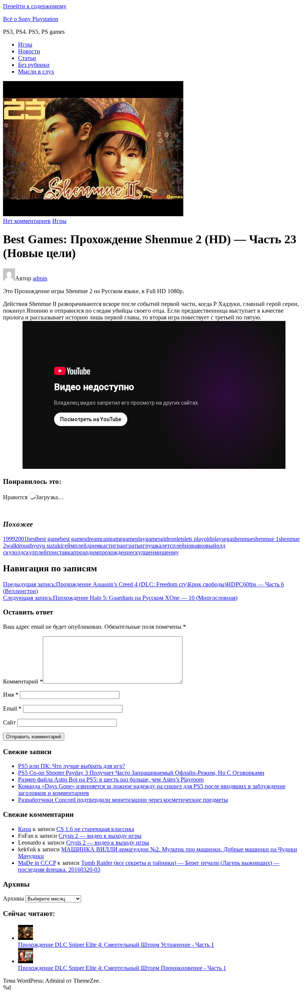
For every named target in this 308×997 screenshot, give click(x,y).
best (31, 539)
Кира (24, 829)
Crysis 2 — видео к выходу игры (100, 836)
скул (138, 552)
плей (41, 552)
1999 (9, 539)
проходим (85, 552)
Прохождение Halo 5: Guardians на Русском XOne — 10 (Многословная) (120, 598)
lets (180, 539)
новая (192, 545)
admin (40, 278)
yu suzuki (50, 545)
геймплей (74, 545)
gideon (168, 539)
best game (48, 539)
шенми (153, 552)
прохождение (115, 552)
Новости (29, 51)
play (216, 539)
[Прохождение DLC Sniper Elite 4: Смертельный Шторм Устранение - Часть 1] (25, 938)
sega (227, 539)
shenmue (242, 539)
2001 (21, 539)
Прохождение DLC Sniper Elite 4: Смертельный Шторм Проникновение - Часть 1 (122, 968)
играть (130, 545)
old (207, 539)
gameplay (133, 539)
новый (207, 545)
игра (116, 545)
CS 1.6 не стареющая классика (95, 829)
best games (73, 539)
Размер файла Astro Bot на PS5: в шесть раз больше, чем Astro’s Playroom (111, 779)
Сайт (9, 722)
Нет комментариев (27, 221)
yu (36, 545)
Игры (25, 44)
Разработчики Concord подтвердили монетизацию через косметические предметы (123, 800)
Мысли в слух (36, 71)
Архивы (13, 898)
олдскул (24, 552)
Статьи (27, 58)
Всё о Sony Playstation (30, 19)
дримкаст (99, 545)
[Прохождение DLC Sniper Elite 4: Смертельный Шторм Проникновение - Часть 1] (25, 961)
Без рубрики (34, 65)
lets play (194, 539)
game (116, 539)
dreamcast (98, 539)
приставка (60, 552)
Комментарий (23, 681)
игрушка (150, 545)
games (152, 539)
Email (12, 708)
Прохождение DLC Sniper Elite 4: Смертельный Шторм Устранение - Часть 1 (116, 944)
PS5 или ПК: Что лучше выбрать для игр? (71, 766)
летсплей (173, 545)
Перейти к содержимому (34, 6)
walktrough (19, 545)
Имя (10, 694)
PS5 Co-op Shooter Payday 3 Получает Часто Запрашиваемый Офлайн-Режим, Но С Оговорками (141, 773)
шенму (170, 552)
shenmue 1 (266, 539)
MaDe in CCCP (37, 863)
